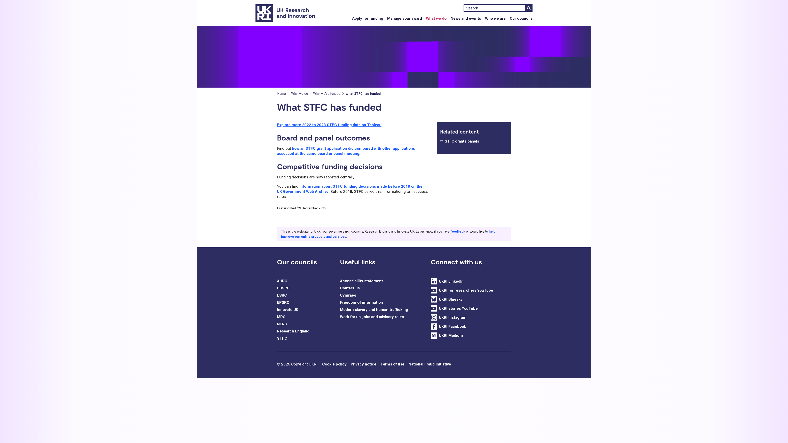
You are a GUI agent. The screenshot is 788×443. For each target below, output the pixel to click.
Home (281, 94)
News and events (466, 18)
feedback (457, 231)
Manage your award (404, 18)
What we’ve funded (326, 94)
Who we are (495, 18)
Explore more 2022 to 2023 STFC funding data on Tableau (329, 124)
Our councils (521, 18)
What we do (436, 18)
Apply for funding (367, 18)
